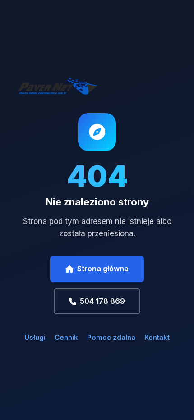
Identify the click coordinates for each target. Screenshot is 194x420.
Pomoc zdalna (111, 337)
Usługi (35, 337)
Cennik (66, 337)
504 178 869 (102, 301)
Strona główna (103, 268)
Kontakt (157, 337)
